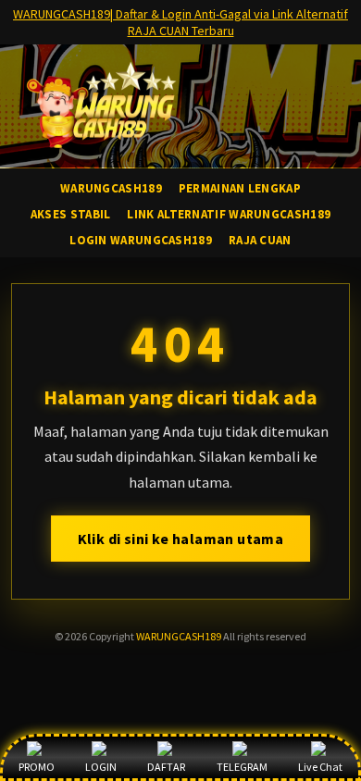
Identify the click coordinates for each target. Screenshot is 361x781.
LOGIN (101, 767)
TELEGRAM (242, 767)
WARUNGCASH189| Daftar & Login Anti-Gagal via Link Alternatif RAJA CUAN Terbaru (180, 22)
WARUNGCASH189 (178, 636)
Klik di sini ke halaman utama (181, 538)
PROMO (37, 767)
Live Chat (320, 767)
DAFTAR (166, 767)
